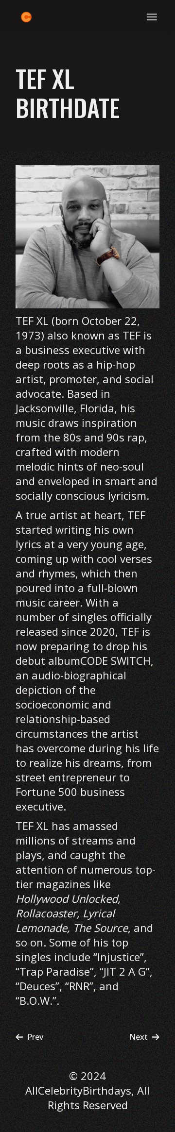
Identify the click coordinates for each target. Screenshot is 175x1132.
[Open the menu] (151, 17)
